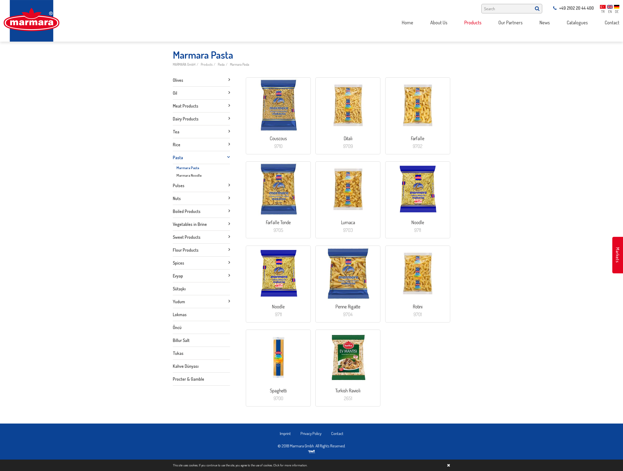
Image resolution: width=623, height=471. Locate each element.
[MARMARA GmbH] (31, 20)
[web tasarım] (311, 450)
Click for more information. (290, 465)
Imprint (285, 433)
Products (206, 64)
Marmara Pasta (239, 64)
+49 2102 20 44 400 (576, 8)
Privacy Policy (311, 433)
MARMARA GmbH (184, 64)
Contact (337, 433)
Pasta (221, 64)
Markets (617, 255)
